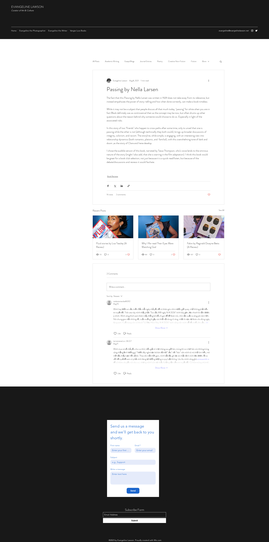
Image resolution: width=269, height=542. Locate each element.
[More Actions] (208, 302)
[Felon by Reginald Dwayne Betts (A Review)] (204, 227)
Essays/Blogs (129, 61)
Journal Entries (146, 61)
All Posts (96, 61)
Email (138, 445)
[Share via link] (128, 186)
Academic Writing (112, 61)
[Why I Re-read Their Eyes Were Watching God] (158, 227)
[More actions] (208, 80)
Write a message (117, 469)
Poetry (160, 61)
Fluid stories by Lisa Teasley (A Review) (111, 245)
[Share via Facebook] (108, 186)
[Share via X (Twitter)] (114, 186)
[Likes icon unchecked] (115, 333)
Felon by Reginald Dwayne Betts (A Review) (203, 245)
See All (221, 210)
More (204, 61)
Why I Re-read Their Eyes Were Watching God (157, 245)
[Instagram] (252, 30)
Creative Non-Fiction (176, 61)
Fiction (193, 61)
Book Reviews (112, 176)
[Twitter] (256, 30)
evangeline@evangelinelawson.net (234, 30)
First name (115, 445)
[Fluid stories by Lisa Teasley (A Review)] (113, 227)
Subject (113, 457)
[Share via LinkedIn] (121, 186)
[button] (220, 61)
